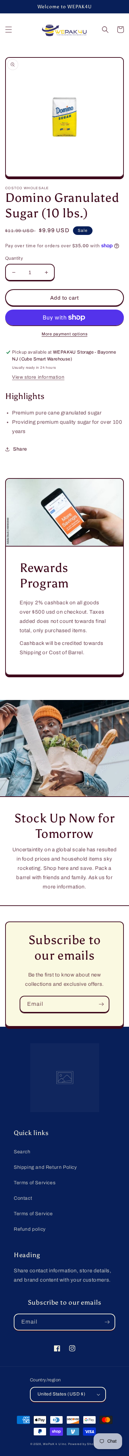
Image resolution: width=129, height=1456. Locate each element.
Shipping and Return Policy (45, 1167)
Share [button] (20, 449)
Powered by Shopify (83, 1444)
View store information (38, 377)
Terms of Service (33, 1213)
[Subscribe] (101, 1004)
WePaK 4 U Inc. (55, 1444)
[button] (8, 29)
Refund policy (30, 1229)
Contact (23, 1198)
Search (22, 1151)
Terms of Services (34, 1182)
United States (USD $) (61, 1394)
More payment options (64, 334)
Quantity (14, 258)
